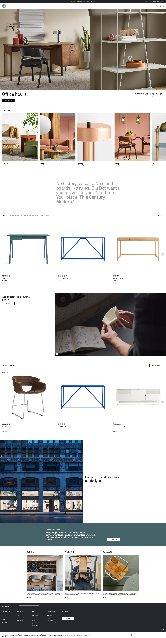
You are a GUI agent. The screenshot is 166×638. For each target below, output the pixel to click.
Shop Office (7, 100)
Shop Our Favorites (156, 365)
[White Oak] (114, 276)
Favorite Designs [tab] (8, 365)
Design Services (20, 620)
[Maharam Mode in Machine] (7, 424)
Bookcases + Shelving (31, 215)
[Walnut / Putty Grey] (120, 424)
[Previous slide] (3, 137)
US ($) (162, 1)
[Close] (163, 635)
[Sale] (61, 6)
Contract (150, 1)
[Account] (160, 6)
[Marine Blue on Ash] (3, 276)
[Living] (15, 6)
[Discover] (66, 6)
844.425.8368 (4, 615)
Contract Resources (50, 617)
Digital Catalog (19, 618)
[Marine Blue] (116, 424)
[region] (83, 635)
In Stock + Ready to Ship (52, 5)
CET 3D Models (49, 618)
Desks (4, 215)
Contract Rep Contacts (51, 620)
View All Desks (157, 215)
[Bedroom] (27, 6)
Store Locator (68, 618)
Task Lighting (45, 215)
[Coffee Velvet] (3, 424)
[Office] (32, 6)
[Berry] (64, 276)
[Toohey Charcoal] (9, 424)
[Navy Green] (118, 424)
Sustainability (34, 617)
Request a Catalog (20, 617)
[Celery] (60, 276)
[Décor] (43, 6)
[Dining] (21, 6)
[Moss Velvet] (5, 424)
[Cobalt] (58, 276)
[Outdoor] (10, 6)
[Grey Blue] (62, 276)
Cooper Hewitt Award (36, 623)
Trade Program (49, 615)
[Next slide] (162, 137)
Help (158, 1)
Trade (146, 1)
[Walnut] (5, 276)
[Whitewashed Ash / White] (7, 276)
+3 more (67, 275)
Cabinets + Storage (15, 215)
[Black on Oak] (118, 276)
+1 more (12, 275)
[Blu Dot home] (4, 6)
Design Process (35, 615)
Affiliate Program (35, 625)
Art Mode (18, 615)
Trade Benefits (113, 539)
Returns (3, 619)
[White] (114, 424)
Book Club (34, 620)
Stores (154, 1)
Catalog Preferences (6, 622)
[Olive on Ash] (9, 276)
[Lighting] (38, 6)
